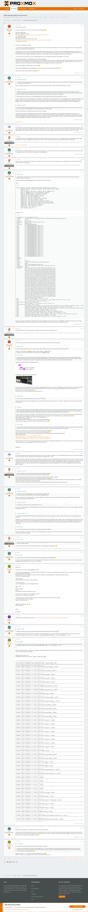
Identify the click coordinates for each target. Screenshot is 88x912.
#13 (83, 537)
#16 (83, 616)
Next (9, 22)
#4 (83, 136)
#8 (83, 328)
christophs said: (20, 628)
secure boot (63, 17)
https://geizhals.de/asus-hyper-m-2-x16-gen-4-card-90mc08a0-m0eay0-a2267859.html (33, 40)
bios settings (39, 17)
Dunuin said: (19, 346)
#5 (83, 149)
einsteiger (45, 17)
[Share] (81, 25)
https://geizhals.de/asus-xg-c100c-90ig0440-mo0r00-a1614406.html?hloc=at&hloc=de (33, 437)
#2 (83, 77)
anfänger (21, 17)
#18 (83, 639)
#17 (83, 626)
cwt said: (18, 407)
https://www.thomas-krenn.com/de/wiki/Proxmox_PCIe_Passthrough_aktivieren (51, 617)
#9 (83, 340)
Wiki (32, 891)
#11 (83, 468)
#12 (83, 488)
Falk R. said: (19, 174)
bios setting (34, 17)
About (32, 899)
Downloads (33, 894)
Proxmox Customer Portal (37, 896)
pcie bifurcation (52, 17)
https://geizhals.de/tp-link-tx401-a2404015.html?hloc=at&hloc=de (28, 435)
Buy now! (63, 896)
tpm (68, 17)
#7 (83, 172)
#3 (83, 126)
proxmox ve (58, 17)
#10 (83, 453)
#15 (83, 565)
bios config (28, 17)
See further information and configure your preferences (16, 909)
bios (24, 17)
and (22, 144)
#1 (83, 25)
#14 (83, 552)
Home (32, 885)
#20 (83, 841)
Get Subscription (35, 888)
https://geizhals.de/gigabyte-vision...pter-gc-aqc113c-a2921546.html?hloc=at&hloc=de (33, 438)
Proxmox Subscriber (10, 142)
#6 (83, 159)
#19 (83, 828)
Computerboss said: (20, 79)
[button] (27, 8)
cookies (14, 907)
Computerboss (8, 17)
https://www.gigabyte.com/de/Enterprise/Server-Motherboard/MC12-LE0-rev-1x (32, 35)
